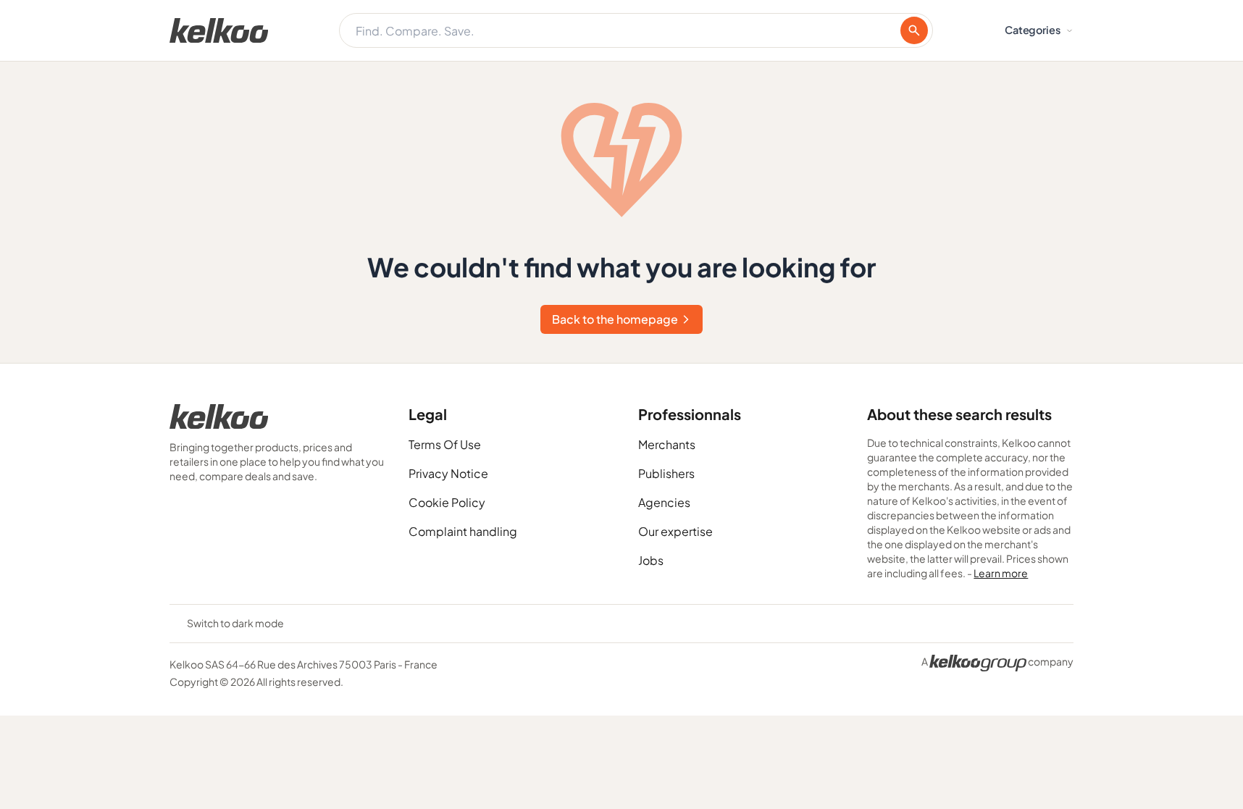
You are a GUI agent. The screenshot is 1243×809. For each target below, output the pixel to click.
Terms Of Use (445, 444)
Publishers (666, 473)
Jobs (651, 560)
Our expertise (675, 531)
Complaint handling (463, 531)
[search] (914, 30)
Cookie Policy (447, 502)
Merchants (666, 444)
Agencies (664, 502)
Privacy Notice (448, 473)
